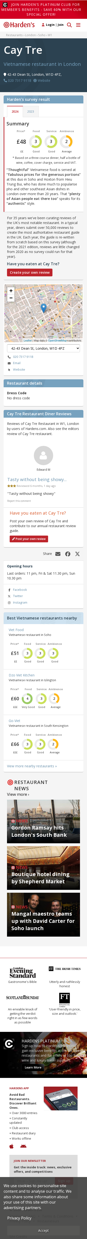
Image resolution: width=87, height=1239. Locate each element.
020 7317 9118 (23, 357)
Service (51, 131)
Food (36, 131)
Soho (41, 35)
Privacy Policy (19, 1218)
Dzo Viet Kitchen (22, 675)
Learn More (33, 1067)
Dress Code (17, 393)
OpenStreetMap (57, 340)
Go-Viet (14, 720)
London (30, 35)
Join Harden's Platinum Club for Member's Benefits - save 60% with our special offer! (41, 9)
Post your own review (30, 539)
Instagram (20, 602)
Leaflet (28, 340)
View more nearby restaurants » (32, 766)
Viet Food (16, 629)
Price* (21, 131)
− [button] (11, 298)
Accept (43, 1230)
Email (17, 363)
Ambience (67, 131)
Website (19, 370)
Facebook (20, 590)
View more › (18, 794)
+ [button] (11, 291)
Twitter (18, 596)
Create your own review (30, 272)
